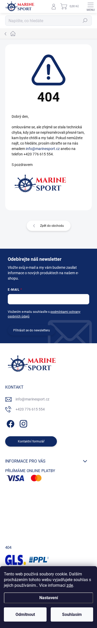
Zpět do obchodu (52, 226)
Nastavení (48, 597)
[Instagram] (22, 423)
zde (69, 585)
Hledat (85, 20)
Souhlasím (72, 614)
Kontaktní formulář (31, 441)
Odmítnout (25, 614)
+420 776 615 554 (30, 409)
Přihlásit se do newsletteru (31, 330)
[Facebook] (9, 423)
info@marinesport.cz (43, 149)
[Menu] (90, 6)
